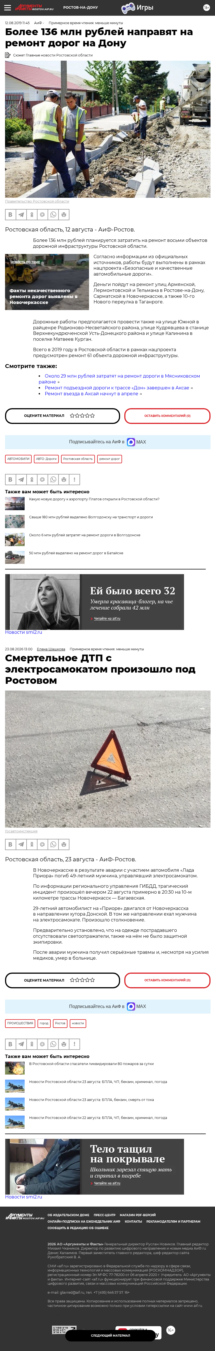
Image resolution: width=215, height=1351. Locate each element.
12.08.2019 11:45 (17, 23)
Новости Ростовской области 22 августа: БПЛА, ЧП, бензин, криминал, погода (98, 1118)
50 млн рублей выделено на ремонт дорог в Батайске (76, 553)
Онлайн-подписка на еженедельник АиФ (84, 1221)
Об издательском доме (68, 1215)
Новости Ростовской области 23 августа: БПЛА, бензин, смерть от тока (91, 1100)
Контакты (133, 1221)
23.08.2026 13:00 (18, 649)
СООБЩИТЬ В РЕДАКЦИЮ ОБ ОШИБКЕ (78, 1228)
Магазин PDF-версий (138, 1215)
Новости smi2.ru (23, 632)
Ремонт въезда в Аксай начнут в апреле (91, 393)
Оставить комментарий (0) (167, 416)
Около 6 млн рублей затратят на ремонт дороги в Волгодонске (84, 535)
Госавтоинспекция (21, 831)
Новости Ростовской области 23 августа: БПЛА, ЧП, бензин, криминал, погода (98, 1082)
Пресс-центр (104, 1215)
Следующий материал (110, 1336)
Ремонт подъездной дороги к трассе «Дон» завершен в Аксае (117, 387)
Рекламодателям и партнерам (173, 1221)
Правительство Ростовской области (37, 201)
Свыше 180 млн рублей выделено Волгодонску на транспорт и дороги (91, 517)
